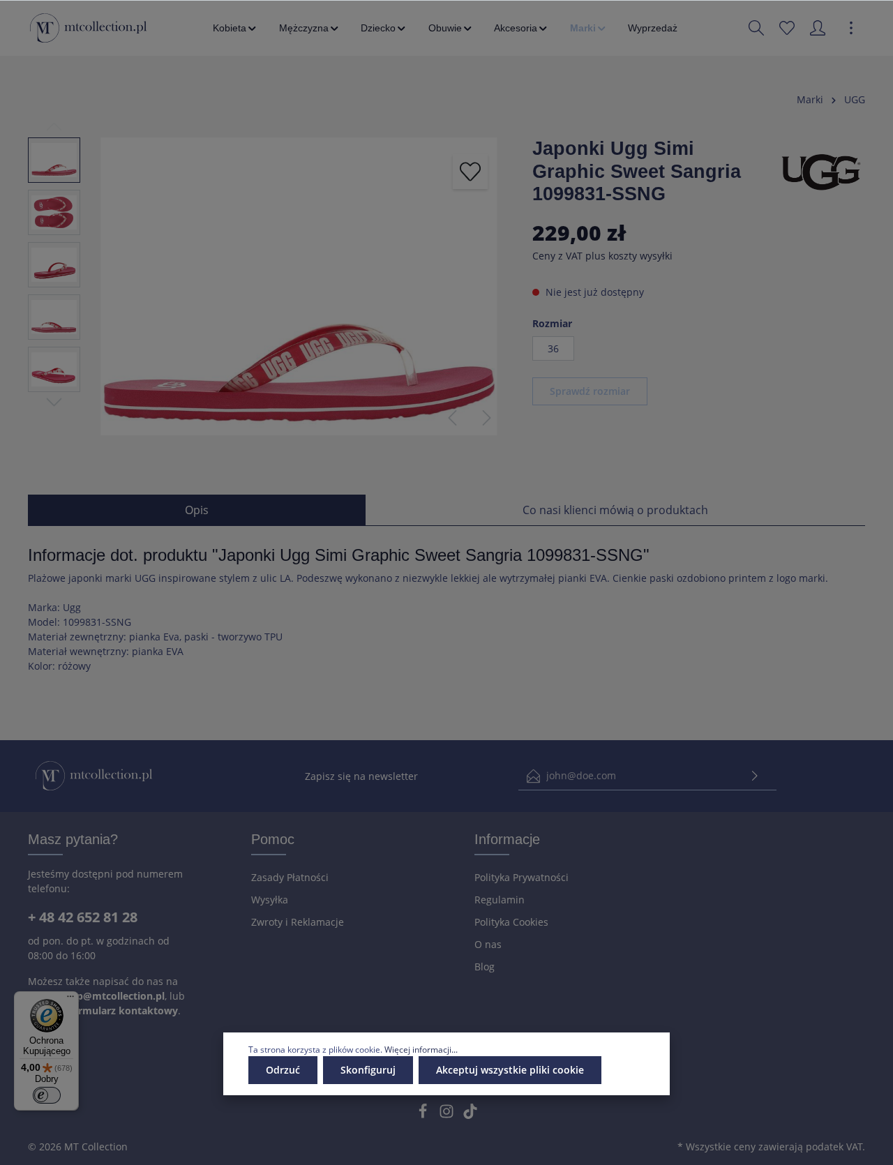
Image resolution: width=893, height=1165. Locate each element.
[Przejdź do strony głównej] (88, 28)
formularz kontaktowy (123, 1010)
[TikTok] (470, 1115)
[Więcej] (851, 28)
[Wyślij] (754, 776)
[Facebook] (424, 1115)
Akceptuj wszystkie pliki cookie (510, 1069)
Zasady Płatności (290, 877)
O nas (488, 944)
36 (553, 348)
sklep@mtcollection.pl (111, 995)
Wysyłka (269, 899)
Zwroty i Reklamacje (297, 922)
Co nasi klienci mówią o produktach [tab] (615, 510)
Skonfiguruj (368, 1069)
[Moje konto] (818, 28)
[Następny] (487, 417)
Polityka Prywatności (521, 877)
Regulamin (499, 899)
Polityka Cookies (511, 922)
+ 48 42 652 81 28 (82, 917)
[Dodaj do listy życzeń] (470, 171)
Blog (484, 966)
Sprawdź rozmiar (590, 391)
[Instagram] (448, 1115)
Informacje (507, 839)
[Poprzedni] (452, 417)
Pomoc (272, 839)
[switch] (47, 1095)
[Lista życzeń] (787, 28)
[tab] (197, 510)
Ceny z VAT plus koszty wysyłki (602, 255)
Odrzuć (283, 1069)
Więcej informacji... (421, 1049)
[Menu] (70, 999)
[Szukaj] (756, 28)
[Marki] (589, 28)
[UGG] (821, 169)
